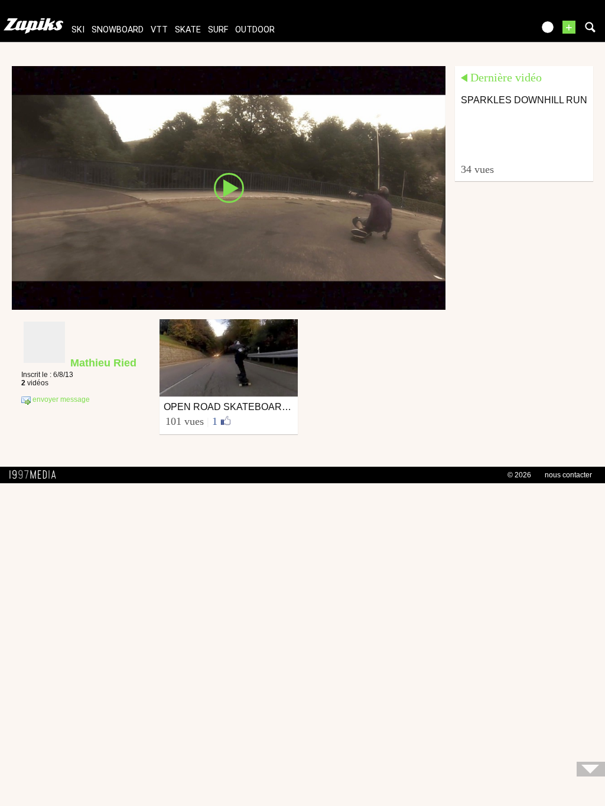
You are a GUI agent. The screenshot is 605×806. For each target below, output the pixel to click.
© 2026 (519, 475)
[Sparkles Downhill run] (228, 187)
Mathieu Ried (103, 363)
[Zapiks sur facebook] (499, 31)
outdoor (255, 30)
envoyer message (60, 399)
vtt (159, 30)
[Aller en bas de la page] (591, 769)
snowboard (118, 30)
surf (218, 30)
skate (188, 30)
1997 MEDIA (36, 475)
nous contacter (568, 475)
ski (77, 30)
